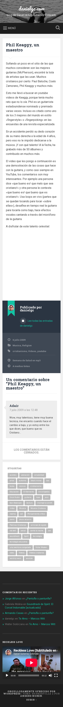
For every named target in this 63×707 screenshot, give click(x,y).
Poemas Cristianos (18, 525)
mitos (12, 508)
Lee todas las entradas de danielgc (36, 323)
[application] (31, 662)
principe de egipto (38, 525)
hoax (38, 497)
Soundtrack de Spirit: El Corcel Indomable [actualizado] (29, 606)
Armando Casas (14, 613)
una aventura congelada (20, 547)
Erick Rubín (15, 497)
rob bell (13, 531)
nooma (13, 514)
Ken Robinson (16, 503)
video (12, 553)
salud (23, 531)
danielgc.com (31, 8)
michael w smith (44, 503)
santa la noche (36, 531)
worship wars (15, 558)
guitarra (27, 497)
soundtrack (14, 536)
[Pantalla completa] (56, 675)
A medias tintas (21, 366)
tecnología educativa (18, 542)
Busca (57, 28)
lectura (29, 503)
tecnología (37, 536)
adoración (25, 475)
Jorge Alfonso (13, 598)
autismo (22, 480)
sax (49, 531)
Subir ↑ (31, 699)
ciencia (22, 486)
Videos (32, 351)
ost (21, 514)
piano (12, 519)
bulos (12, 486)
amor (12, 480)
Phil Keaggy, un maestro (22, 47)
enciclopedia (44, 492)
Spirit (26, 536)
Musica (17, 345)
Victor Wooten (41, 547)
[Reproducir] (7, 675)
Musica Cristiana (38, 508)
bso (47, 480)
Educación (14, 492)
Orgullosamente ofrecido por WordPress (29, 692)
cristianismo (20, 351)
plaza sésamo (25, 519)
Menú (12, 28)
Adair (14, 406)
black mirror (36, 480)
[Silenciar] (50, 675)
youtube (41, 351)
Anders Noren (31, 695)
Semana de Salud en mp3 (27, 360)
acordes (13, 475)
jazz (46, 497)
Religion (27, 345)
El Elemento (28, 492)
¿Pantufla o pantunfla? (39, 598)
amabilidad (39, 475)
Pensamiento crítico (36, 514)
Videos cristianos (36, 553)
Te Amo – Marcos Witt (32, 618)
